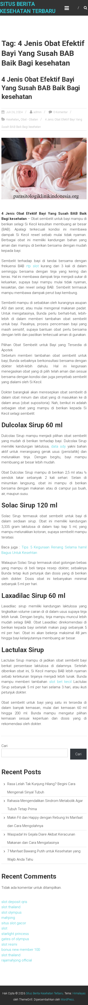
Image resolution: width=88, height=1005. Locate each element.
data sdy (58, 446)
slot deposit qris (14, 902)
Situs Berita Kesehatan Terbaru (44, 993)
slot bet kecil (60, 682)
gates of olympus (15, 939)
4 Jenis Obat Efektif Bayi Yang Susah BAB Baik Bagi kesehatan (40, 88)
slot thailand (10, 907)
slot (4, 928)
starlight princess (15, 934)
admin (38, 112)
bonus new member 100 (20, 949)
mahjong (8, 918)
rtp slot (32, 266)
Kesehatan (12, 119)
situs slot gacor (13, 923)
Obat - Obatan (29, 119)
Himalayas (79, 993)
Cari (4, 746)
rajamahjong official (16, 960)
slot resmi (9, 944)
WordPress (67, 999)
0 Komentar (60, 112)
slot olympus (11, 912)
